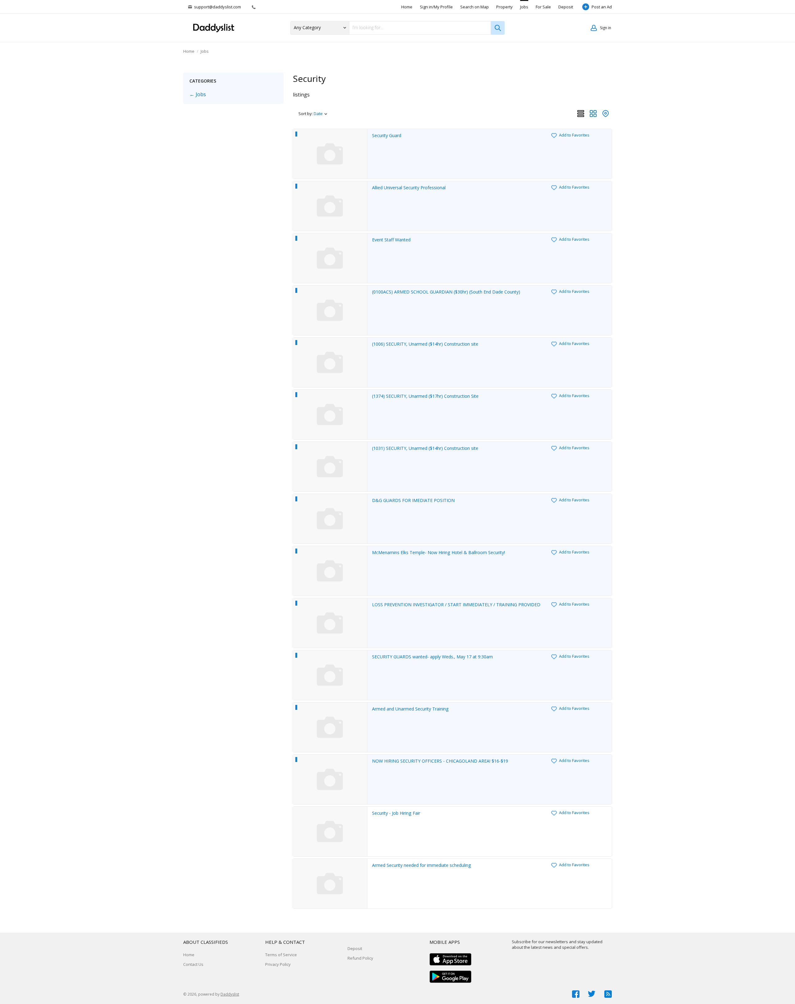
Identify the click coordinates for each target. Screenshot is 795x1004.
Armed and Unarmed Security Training (410, 709)
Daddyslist (229, 994)
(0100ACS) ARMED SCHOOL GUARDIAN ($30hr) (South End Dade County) (446, 292)
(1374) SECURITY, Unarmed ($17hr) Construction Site (425, 396)
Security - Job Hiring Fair (396, 813)
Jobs (524, 7)
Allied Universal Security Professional (409, 187)
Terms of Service (281, 954)
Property (504, 7)
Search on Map (474, 7)
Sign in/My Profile (436, 7)
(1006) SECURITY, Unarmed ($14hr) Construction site (425, 344)
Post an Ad (602, 7)
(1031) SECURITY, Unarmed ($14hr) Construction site (425, 448)
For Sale (543, 7)
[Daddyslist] (215, 28)
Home (406, 7)
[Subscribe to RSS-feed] (608, 994)
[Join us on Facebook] (575, 994)
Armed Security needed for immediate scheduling (421, 865)
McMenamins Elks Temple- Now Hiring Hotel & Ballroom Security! (438, 552)
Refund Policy (360, 958)
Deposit (565, 7)
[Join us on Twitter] (592, 994)
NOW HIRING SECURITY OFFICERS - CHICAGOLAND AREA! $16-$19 (440, 761)
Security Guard (386, 135)
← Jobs (197, 94)
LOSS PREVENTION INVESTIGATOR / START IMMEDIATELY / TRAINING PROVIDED (456, 604)
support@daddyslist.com (217, 7)
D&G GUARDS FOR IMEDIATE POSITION (413, 500)
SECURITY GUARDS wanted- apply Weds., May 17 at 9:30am (432, 657)
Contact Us (193, 964)
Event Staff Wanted (391, 240)
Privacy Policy (278, 964)
